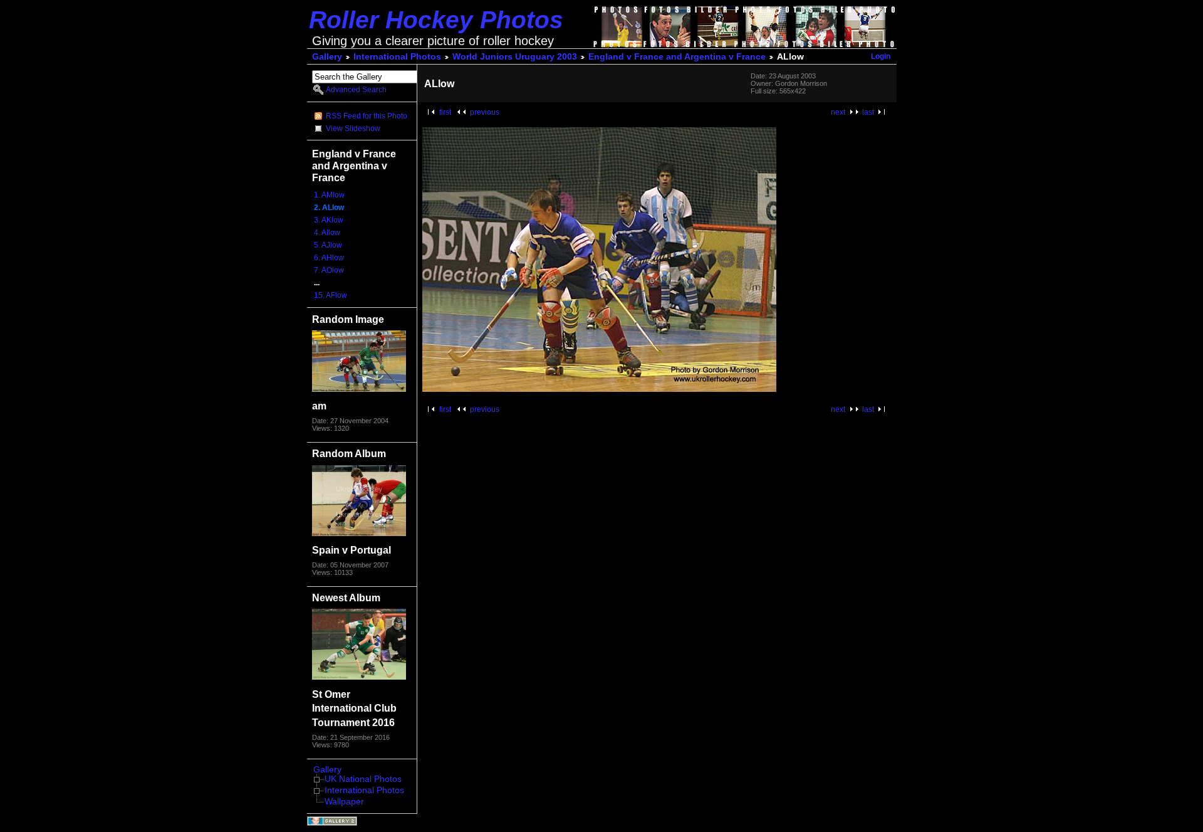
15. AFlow (330, 295)
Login (880, 56)
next (838, 112)
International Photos (397, 56)
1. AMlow (329, 195)
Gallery (327, 56)
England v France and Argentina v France (677, 56)
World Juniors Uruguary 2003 (514, 56)
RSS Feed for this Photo (366, 116)
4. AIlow (327, 232)
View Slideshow (353, 128)
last (868, 112)
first (445, 112)
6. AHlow (329, 257)
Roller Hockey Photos (436, 19)
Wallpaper (344, 801)
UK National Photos (363, 779)
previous (484, 112)
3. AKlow (328, 220)
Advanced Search (356, 89)
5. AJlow (328, 245)
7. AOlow (329, 270)
